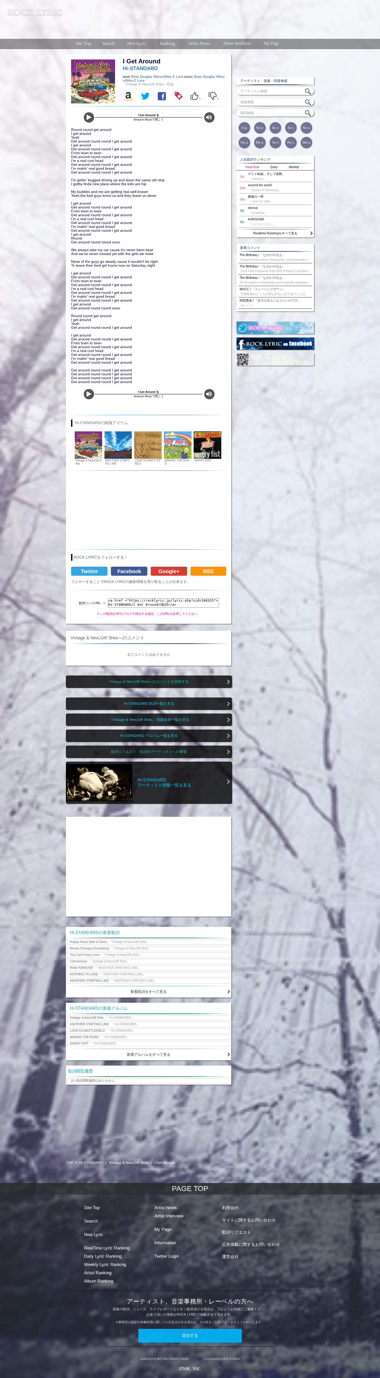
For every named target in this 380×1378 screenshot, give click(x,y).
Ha (244, 142)
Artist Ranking (97, 1272)
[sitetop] (83, 44)
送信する (190, 1335)
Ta (290, 128)
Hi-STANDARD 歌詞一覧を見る (149, 704)
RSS (208, 571)
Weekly (294, 167)
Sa (275, 128)
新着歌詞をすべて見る (149, 992)
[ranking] (167, 44)
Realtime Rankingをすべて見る (275, 233)
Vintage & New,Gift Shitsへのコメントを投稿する (149, 682)
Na (306, 128)
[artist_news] (199, 44)
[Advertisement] (223, 16)
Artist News (165, 1207)
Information (165, 1242)
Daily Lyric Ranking (102, 1256)
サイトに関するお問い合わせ (249, 1220)
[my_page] (271, 44)
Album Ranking (98, 1281)
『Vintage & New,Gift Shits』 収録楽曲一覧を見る (149, 720)
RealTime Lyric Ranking (107, 1248)
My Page (162, 1229)
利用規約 (230, 1208)
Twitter (89, 571)
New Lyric (93, 1234)
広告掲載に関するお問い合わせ (251, 1244)
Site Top (92, 1207)
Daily (274, 167)
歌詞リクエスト (236, 1232)
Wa (306, 142)
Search (91, 1221)
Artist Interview (169, 1216)
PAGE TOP (190, 1189)
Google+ (168, 571)
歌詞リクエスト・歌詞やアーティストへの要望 (149, 752)
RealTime (252, 167)
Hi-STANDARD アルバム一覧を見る (149, 736)
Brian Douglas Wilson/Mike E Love (157, 77)
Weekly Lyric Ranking (105, 1264)
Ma (260, 142)
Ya (275, 142)
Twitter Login (166, 1256)
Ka (259, 128)
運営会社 (230, 1256)
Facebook (129, 571)
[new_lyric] (136, 44)
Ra (291, 142)
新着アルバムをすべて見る (148, 1054)
